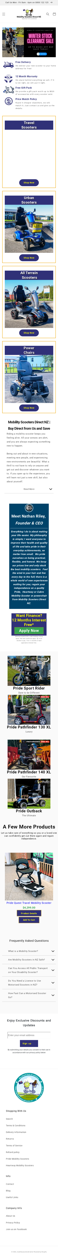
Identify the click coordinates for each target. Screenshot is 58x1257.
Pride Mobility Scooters (17, 1159)
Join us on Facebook (16, 1229)
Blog (8, 1190)
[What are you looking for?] (47, 14)
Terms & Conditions (15, 1125)
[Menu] (3, 14)
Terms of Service (14, 1145)
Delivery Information (16, 1132)
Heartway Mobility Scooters (20, 1165)
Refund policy (13, 1152)
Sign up (27, 1043)
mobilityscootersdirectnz (25, 1252)
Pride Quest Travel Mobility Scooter (29, 903)
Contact (10, 1184)
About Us (10, 1216)
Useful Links (12, 1197)
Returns (10, 1139)
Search (9, 1119)
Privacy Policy (13, 1222)
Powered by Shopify (40, 1252)
